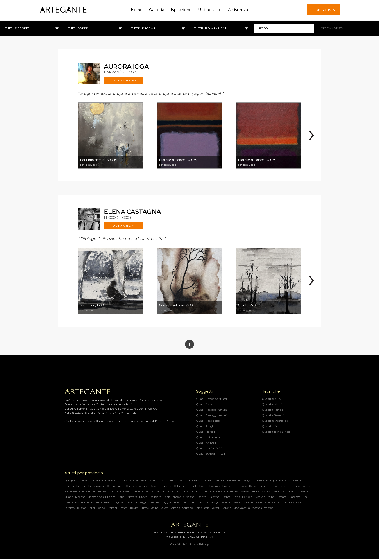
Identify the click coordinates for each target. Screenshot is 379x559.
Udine (154, 507)
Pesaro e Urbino (264, 496)
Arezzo (134, 480)
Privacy (204, 544)
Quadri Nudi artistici (209, 448)
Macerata (219, 491)
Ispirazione (181, 10)
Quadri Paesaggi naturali (212, 409)
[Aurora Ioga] (89, 73)
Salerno (226, 502)
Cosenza (214, 485)
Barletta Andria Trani (199, 480)
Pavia (236, 496)
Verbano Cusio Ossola (195, 507)
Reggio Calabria (149, 502)
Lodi (198, 491)
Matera (266, 491)
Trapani (112, 507)
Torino (101, 507)
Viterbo (268, 507)
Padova (201, 496)
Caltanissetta (96, 485)
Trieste (145, 507)
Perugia (247, 496)
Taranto (69, 507)
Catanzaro (180, 485)
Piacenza (294, 496)
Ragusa (118, 502)
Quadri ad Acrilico (273, 404)
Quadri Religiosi (206, 426)
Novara (132, 496)
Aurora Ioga (126, 66)
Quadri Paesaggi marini (211, 415)
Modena (80, 496)
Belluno (220, 480)
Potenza (96, 502)
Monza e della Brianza (101, 496)
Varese (164, 507)
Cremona (228, 485)
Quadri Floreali (205, 431)
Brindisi (69, 485)
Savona (248, 502)
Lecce (169, 491)
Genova (102, 491)
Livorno (189, 491)
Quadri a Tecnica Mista (276, 431)
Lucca (207, 491)
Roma (204, 502)
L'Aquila (123, 480)
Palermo (213, 496)
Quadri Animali (206, 442)
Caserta (154, 485)
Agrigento (70, 480)
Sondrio (282, 502)
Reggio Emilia (170, 502)
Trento (123, 507)
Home (137, 10)
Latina (160, 491)
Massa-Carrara (250, 491)
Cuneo (253, 485)
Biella (260, 480)
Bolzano (284, 480)
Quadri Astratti (205, 404)
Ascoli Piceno (149, 480)
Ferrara (283, 485)
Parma (226, 496)
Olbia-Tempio (172, 496)
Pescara (281, 496)
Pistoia (68, 502)
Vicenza (257, 507)
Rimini (194, 502)
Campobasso (115, 485)
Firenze (295, 485)
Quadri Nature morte (209, 437)
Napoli (122, 496)
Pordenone (82, 502)
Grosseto (125, 491)
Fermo (272, 485)
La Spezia (295, 502)
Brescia (296, 480)
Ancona (101, 480)
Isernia (149, 491)
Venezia (175, 507)
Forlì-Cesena (72, 491)
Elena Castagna (132, 211)
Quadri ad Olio (271, 398)
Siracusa (270, 502)
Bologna (271, 480)
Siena (259, 502)
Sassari (237, 502)
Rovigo (214, 502)
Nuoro (143, 496)
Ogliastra (155, 496)
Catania (166, 485)
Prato (107, 502)
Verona (226, 507)
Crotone (241, 485)
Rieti (184, 502)
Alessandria (87, 480)
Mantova (233, 491)
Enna (262, 485)
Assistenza (238, 10)
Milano (68, 496)
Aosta (111, 480)
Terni (92, 507)
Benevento (234, 480)
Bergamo (249, 480)
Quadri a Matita (272, 426)
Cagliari (81, 485)
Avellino (172, 480)
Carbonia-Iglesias (136, 485)
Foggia (306, 485)
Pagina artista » (124, 80)
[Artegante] (63, 10)
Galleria (156, 10)
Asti (162, 480)
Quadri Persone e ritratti (211, 398)
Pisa (305, 496)
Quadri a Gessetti (273, 415)
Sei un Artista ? (323, 10)
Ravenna (131, 502)
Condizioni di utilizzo (183, 544)
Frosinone (88, 491)
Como (203, 485)
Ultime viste (210, 10)
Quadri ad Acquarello (275, 420)
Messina (303, 491)
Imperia (138, 491)
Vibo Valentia (241, 507)
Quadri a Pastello (273, 409)
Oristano (188, 496)
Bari (181, 480)
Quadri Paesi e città (208, 420)
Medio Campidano (284, 491)
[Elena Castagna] (89, 219)
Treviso (134, 507)
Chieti (193, 485)
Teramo (81, 507)
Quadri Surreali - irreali (210, 453)
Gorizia (113, 491)
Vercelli (216, 507)
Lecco (178, 491)
